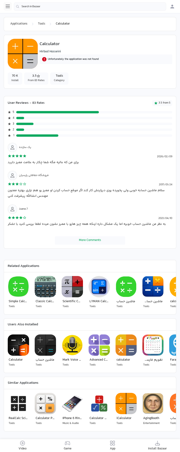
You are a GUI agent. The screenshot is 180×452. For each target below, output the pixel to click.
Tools (41, 23)
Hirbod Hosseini (50, 51)
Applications (18, 23)
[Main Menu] (8, 6)
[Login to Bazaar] (172, 6)
